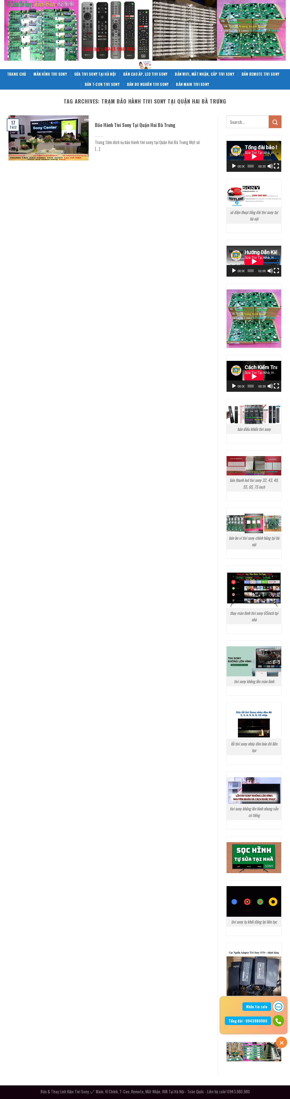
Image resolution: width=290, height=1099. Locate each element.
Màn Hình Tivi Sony (50, 74)
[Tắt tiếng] (270, 166)
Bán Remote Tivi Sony (260, 74)
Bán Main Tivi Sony (192, 84)
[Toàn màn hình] (276, 166)
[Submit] (275, 121)
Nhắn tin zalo (256, 1006)
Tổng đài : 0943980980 (248, 1021)
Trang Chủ (16, 74)
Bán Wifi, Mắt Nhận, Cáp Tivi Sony (204, 74)
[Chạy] (234, 166)
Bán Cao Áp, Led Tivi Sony (145, 74)
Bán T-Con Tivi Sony (102, 84)
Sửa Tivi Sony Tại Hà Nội (95, 74)
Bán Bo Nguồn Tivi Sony (148, 84)
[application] (254, 156)
